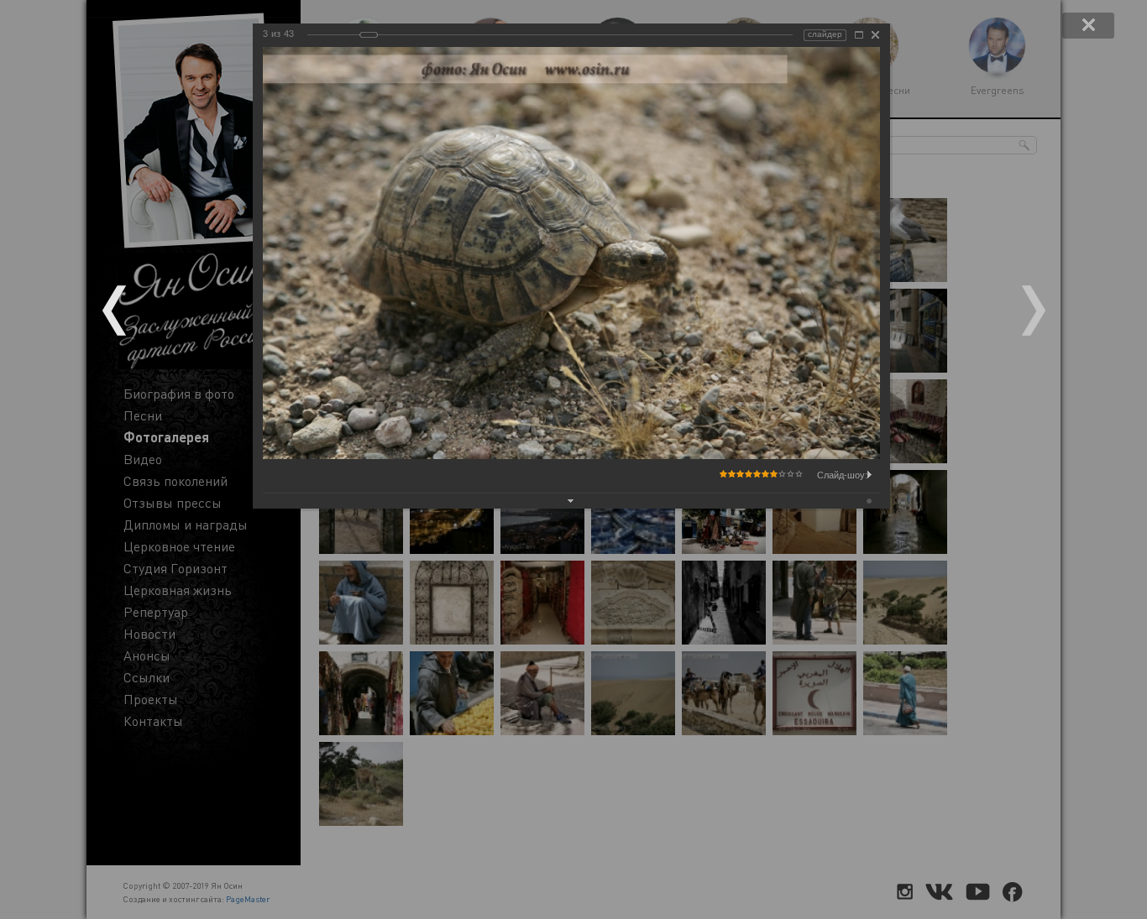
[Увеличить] (859, 35)
